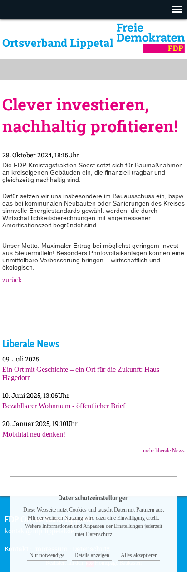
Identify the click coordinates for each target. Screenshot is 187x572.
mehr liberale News (164, 450)
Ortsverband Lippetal (57, 42)
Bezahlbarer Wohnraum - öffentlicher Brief (63, 406)
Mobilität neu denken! (33, 434)
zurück (12, 280)
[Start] (151, 50)
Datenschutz (99, 534)
